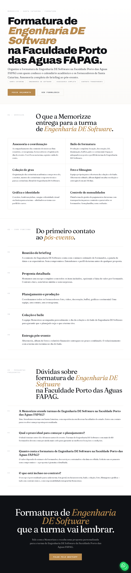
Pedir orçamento (21, 92)
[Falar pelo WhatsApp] (123, 565)
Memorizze (13, 11)
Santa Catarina (32, 11)
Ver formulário (50, 92)
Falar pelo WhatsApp (65, 557)
